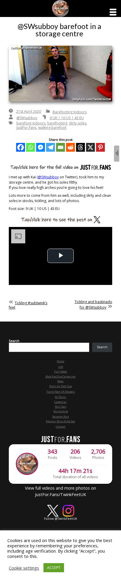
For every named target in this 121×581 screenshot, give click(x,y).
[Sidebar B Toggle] (117, 153)
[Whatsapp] (30, 147)
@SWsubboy (26, 117)
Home (60, 361)
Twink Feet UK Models (60, 392)
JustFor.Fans (26, 127)
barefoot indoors (31, 123)
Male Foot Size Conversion (61, 376)
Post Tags (60, 406)
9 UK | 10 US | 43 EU (67, 117)
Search (14, 341)
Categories (60, 402)
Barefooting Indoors (70, 112)
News (60, 381)
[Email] (60, 147)
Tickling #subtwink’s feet (28, 305)
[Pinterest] (100, 147)
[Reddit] (70, 147)
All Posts (60, 397)
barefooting (57, 123)
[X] (90, 147)
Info (60, 367)
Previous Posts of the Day (60, 421)
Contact (60, 426)
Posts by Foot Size (60, 386)
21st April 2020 (28, 111)
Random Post (60, 416)
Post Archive (60, 411)
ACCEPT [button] (53, 567)
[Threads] (80, 147)
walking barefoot (52, 127)
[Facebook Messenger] (40, 147)
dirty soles (77, 123)
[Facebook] (20, 147)
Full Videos (60, 371)
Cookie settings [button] (24, 567)
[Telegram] (50, 147)
